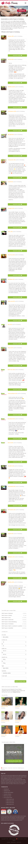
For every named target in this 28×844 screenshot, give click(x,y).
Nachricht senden (17, 55)
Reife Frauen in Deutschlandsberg (14, 621)
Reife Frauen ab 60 (10, 802)
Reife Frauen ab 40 (10, 799)
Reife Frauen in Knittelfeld (14, 628)
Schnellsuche (6, 789)
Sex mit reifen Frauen (8, 797)
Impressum (19, 842)
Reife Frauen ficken (7, 795)
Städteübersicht (7, 790)
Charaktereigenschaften (8, 792)
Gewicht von (4, 657)
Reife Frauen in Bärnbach (14, 613)
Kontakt (8, 842)
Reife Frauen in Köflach (14, 615)
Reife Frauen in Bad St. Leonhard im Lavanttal (14, 626)
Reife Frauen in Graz (14, 617)
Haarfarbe (4, 670)
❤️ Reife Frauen (4, 768)
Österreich (10, 768)
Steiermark (15, 768)
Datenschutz (13, 842)
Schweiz (22, 776)
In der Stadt (4, 675)
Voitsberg (20, 36)
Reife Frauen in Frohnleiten (14, 623)
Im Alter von (4, 639)
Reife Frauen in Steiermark (14, 619)
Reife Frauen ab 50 (10, 801)
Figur (3, 665)
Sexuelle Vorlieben (7, 794)
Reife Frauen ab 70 (10, 804)
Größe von (4, 648)
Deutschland (9, 776)
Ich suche (4, 634)
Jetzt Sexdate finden (20, 681)
